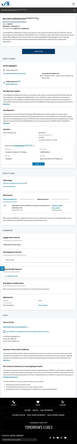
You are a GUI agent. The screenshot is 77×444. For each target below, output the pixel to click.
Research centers (18, 415)
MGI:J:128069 (56, 208)
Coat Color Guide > (7, 303)
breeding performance (10, 377)
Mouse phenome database (56, 415)
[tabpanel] (38, 208)
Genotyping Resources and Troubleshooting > (14, 255)
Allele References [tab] (43, 199)
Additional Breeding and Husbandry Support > (14, 285)
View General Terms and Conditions (14, 327)
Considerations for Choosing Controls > (13, 240)
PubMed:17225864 (57, 205)
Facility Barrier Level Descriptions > (12, 271)
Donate (38, 405)
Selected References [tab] (10, 199)
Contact (13, 405)
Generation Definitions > (45, 135)
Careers (35, 410)
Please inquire (43, 305)
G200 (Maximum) (12, 276)
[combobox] (19, 439)
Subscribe (62, 405)
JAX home (27, 410)
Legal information (46, 410)
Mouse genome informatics (36, 415)
